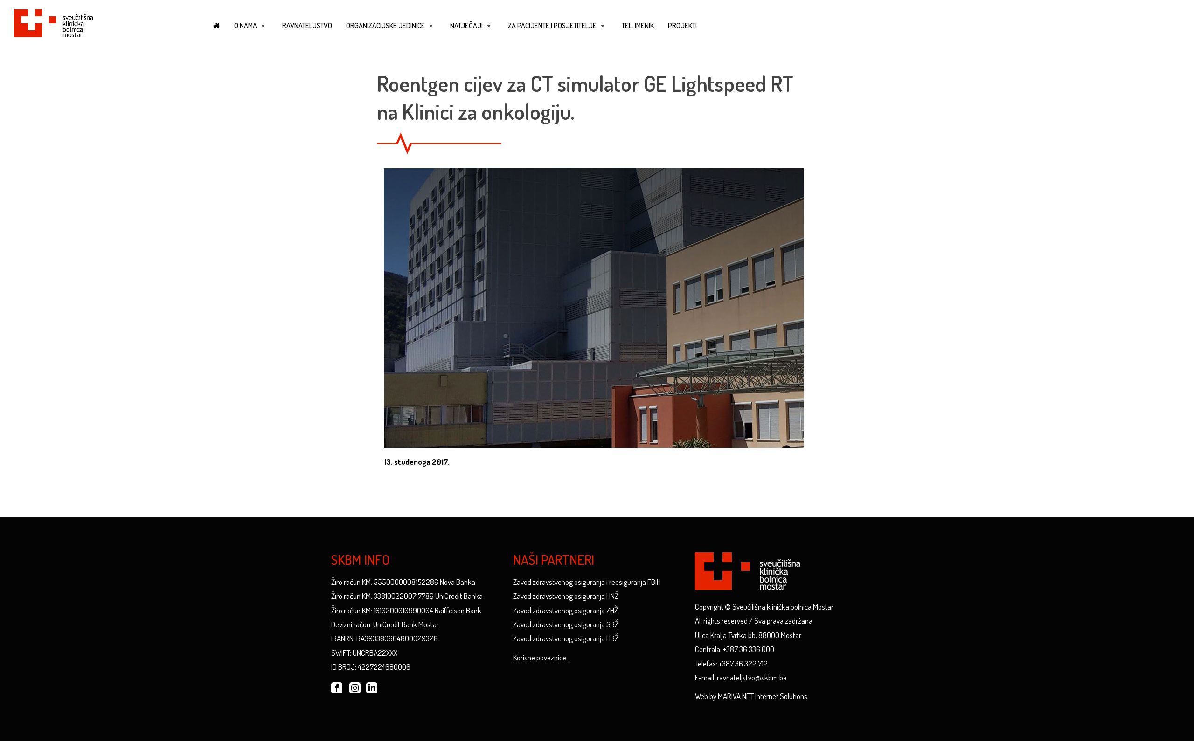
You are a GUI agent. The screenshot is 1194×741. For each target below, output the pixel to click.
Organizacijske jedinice (390, 30)
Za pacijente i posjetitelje (557, 30)
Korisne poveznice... (541, 657)
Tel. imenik (638, 25)
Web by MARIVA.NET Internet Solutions (751, 696)
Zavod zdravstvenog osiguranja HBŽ (565, 638)
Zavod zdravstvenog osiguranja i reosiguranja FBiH (587, 582)
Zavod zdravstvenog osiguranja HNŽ (565, 596)
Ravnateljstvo (307, 25)
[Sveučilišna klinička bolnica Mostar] (53, 21)
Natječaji (471, 30)
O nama (250, 30)
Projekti (682, 25)
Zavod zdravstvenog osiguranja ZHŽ (565, 610)
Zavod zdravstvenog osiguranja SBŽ (565, 624)
